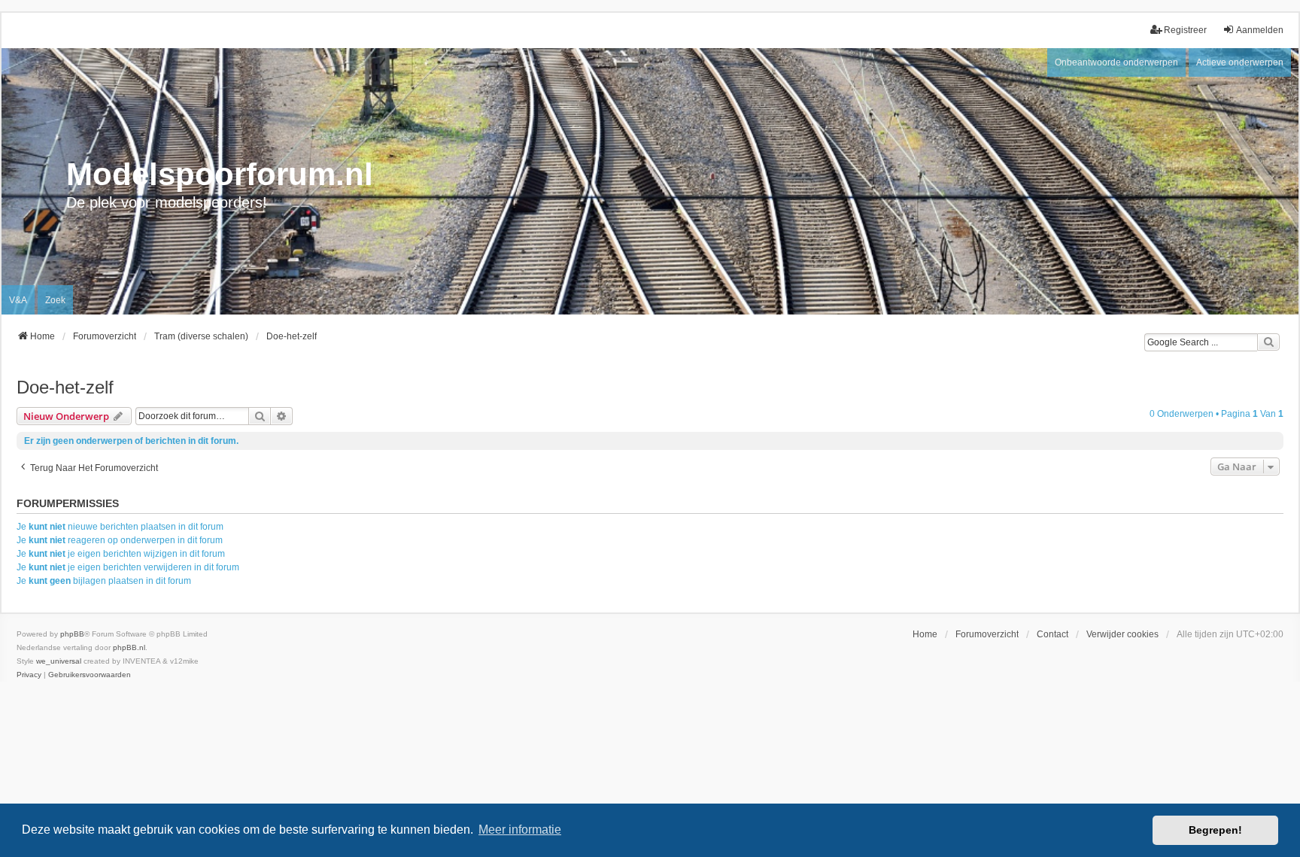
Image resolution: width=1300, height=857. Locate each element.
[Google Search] (1268, 342)
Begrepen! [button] (1215, 830)
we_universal (58, 661)
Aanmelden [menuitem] (1259, 30)
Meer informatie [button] (519, 829)
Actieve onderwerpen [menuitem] (1239, 62)
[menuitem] (29, 675)
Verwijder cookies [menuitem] (1122, 634)
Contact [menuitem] (1052, 634)
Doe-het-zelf (65, 387)
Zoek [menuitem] (55, 300)
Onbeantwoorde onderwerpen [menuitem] (1116, 62)
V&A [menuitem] (18, 300)
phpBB (72, 634)
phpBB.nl (129, 647)
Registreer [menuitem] (1185, 30)
